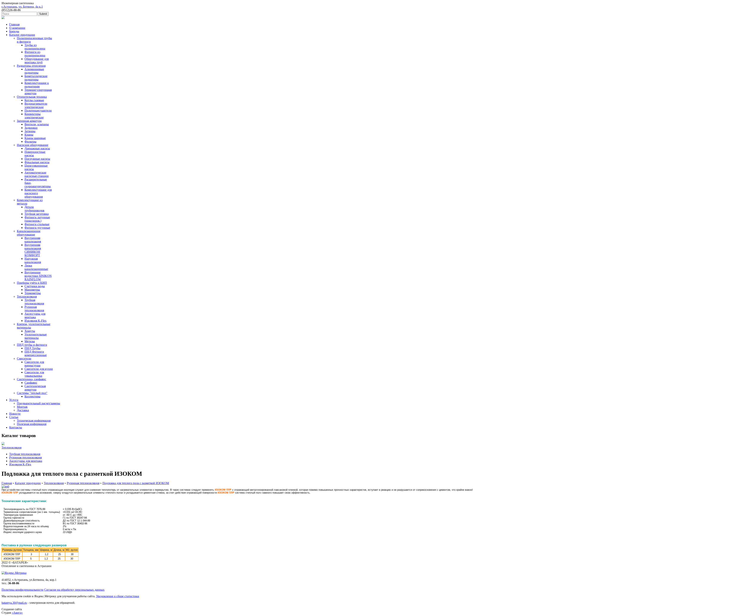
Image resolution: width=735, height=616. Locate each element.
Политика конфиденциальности (22, 589)
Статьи (13, 417)
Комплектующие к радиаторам (36, 84)
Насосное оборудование (32, 145)
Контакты (15, 427)
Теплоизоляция (27, 296)
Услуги (13, 399)
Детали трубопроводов (34, 208)
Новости (14, 413)
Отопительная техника (32, 96)
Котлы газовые (34, 100)
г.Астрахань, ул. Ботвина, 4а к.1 (22, 6)
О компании (17, 27)
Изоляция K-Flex (35, 320)
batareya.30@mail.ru (14, 602)
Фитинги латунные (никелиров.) (37, 219)
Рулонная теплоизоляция (34, 308)
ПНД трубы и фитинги (32, 344)
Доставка (23, 410)
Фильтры (30, 141)
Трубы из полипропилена (34, 46)
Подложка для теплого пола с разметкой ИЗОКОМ (135, 483)
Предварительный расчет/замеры (38, 403)
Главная (14, 24)
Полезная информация (31, 424)
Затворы (29, 131)
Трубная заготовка (36, 213)
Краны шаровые (35, 138)
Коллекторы (32, 396)
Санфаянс (30, 382)
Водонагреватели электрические (35, 105)
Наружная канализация (32, 260)
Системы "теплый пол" (32, 393)
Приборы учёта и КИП (32, 282)
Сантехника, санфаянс (31, 379)
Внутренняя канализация (32, 239)
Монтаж (22, 406)
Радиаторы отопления (31, 65)
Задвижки (31, 127)
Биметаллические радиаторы (35, 77)
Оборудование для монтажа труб (36, 60)
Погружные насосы (37, 158)
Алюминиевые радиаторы (34, 71)
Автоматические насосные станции (36, 174)
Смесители (24, 358)
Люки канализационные (36, 267)
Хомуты (29, 331)
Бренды (14, 31)
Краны (28, 134)
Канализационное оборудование (28, 232)
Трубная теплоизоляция (34, 301)
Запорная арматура (29, 120)
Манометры (32, 289)
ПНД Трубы (32, 348)
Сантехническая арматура (35, 387)
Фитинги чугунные (37, 227)
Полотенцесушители (38, 110)
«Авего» (17, 612)
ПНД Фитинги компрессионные (35, 353)
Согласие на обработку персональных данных (74, 589)
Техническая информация (34, 420)
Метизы (29, 341)
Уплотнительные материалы (35, 336)
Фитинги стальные (36, 224)
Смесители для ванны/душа (34, 363)
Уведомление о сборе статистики (117, 596)
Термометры (32, 293)
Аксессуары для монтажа (34, 315)
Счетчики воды (34, 286)
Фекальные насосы (36, 162)
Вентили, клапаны (36, 124)
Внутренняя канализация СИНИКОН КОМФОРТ (32, 250)
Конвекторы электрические (34, 115)
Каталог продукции (22, 34)
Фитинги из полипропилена (34, 53)
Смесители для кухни (38, 368)
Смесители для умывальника (34, 374)
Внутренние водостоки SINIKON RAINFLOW (38, 276)
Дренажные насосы (37, 148)
